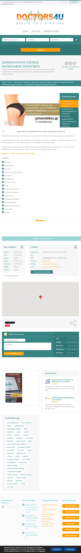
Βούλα (26, 429)
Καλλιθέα (21, 450)
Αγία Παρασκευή (26, 423)
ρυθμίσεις (42, 551)
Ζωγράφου (19, 438)
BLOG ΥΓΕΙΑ (36, 31)
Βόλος (19, 432)
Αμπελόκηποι (19, 426)
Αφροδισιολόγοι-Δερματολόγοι (22, 82)
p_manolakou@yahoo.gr (50, 264)
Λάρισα (17, 456)
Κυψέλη (9, 456)
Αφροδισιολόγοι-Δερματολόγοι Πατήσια (12, 84)
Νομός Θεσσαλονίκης (14, 471)
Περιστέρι (19, 481)
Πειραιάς (10, 481)
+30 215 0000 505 (28, 2)
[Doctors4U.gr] (40, 18)
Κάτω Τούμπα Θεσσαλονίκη (16, 444)
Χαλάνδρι (10, 487)
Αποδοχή (57, 549)
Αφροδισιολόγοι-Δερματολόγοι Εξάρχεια (41, 82)
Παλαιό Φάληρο (21, 477)
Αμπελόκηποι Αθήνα (14, 429)
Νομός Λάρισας (12, 474)
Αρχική (4, 82)
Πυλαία (23, 484)
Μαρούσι (26, 456)
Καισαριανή (11, 447)
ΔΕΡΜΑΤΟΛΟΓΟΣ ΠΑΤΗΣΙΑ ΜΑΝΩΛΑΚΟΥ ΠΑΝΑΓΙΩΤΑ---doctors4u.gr (69, 112)
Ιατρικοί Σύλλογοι (47, 526)
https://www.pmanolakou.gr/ (51, 267)
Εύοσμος (10, 438)
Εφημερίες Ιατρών (47, 523)
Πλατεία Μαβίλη (12, 484)
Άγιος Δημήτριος (12, 423)
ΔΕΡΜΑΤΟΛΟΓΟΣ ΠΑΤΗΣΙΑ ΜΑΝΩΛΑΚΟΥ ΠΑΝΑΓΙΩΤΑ (69, 104)
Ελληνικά (74, 2)
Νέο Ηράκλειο (11, 462)
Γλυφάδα (17, 435)
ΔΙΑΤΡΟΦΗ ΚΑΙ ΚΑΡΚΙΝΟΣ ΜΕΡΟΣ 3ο (32, 526)
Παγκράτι (10, 477)
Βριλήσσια (10, 432)
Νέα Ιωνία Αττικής (13, 459)
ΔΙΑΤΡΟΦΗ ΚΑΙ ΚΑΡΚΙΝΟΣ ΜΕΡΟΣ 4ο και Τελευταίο (32, 518)
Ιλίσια (30, 441)
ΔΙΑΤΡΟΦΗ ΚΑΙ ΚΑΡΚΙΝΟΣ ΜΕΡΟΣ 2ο (32, 535)
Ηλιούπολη (29, 438)
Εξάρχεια (26, 435)
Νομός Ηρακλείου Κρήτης (15, 468)
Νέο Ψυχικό (23, 462)
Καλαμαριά (11, 450)
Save (8, 325)
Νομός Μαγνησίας (26, 474)
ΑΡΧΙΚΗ (25, 31)
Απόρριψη (70, 549)
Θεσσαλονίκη (20, 441)
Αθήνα (9, 426)
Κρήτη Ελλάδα (21, 453)
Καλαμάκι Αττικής (24, 447)
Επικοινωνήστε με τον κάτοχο (41, 272)
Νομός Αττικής (12, 465)
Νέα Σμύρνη (26, 459)
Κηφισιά (30, 450)
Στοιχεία (10, 82)
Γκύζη (9, 435)
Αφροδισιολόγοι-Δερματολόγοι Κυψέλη (63, 82)
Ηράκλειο (10, 441)
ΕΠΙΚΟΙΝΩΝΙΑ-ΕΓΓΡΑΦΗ (51, 31)
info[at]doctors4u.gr (7, 4)
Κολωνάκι (10, 453)
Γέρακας (26, 432)
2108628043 (46, 261)
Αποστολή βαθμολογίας (14, 353)
